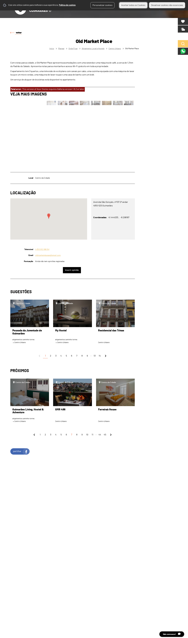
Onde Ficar (73, 49)
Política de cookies (67, 5)
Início (51, 49)
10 (87, 435)
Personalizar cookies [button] (102, 5)
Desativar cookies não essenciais (167, 5)
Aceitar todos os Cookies (133, 5)
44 (100, 435)
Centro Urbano (115, 49)
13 (95, 356)
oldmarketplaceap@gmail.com (48, 255)
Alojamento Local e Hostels (93, 49)
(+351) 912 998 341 (42, 249)
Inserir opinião (72, 270)
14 (100, 356)
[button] (48, 216)
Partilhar (17, 451)
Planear (61, 49)
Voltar (19, 33)
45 (105, 435)
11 (92, 435)
